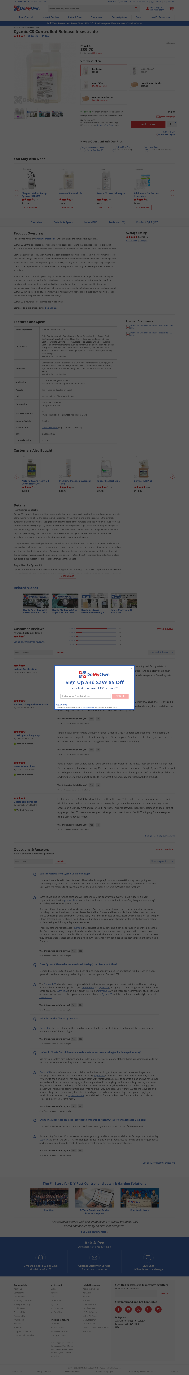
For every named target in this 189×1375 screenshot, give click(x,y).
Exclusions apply (88, 707)
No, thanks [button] (61, 704)
